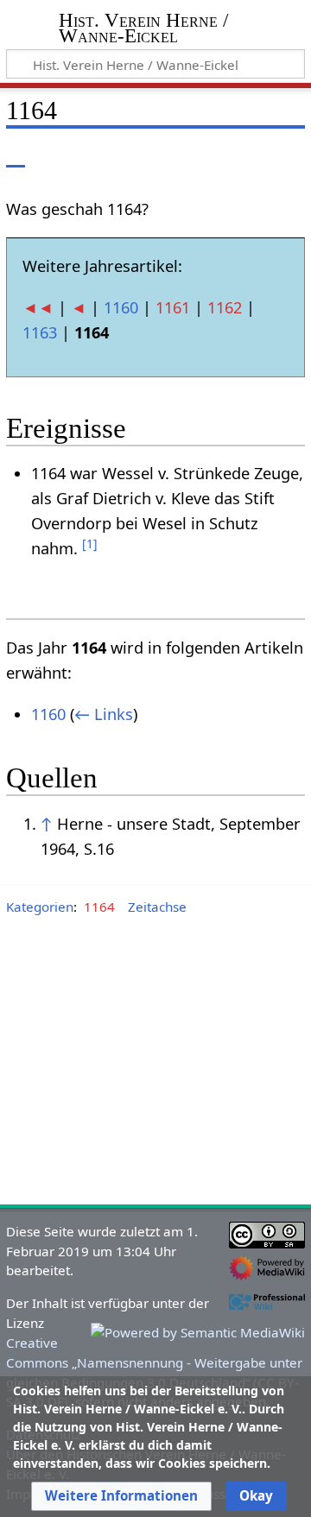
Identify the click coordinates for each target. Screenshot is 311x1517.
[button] (121, 1496)
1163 (39, 332)
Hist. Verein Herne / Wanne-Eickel (143, 30)
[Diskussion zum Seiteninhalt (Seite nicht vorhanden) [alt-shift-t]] (54, 155)
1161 (173, 307)
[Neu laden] (251, 155)
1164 (99, 906)
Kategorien (39, 906)
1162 (224, 307)
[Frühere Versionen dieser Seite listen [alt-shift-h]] (220, 155)
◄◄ (38, 307)
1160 (121, 307)
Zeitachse (157, 906)
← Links (103, 714)
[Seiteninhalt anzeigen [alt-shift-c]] (15, 155)
